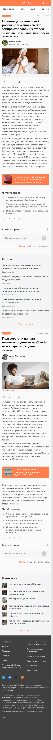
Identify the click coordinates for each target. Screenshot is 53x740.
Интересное (31, 665)
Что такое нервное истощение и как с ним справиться (27, 592)
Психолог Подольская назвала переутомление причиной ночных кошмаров (23, 530)
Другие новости (25, 324)
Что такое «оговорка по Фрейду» (25, 584)
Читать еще (25, 630)
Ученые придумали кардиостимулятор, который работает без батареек (26, 198)
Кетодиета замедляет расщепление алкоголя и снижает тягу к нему (24, 521)
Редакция (6, 651)
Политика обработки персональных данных (11, 666)
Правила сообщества (35, 656)
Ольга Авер (15, 41)
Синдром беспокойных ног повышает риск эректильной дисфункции (27, 515)
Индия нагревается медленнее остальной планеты (27, 212)
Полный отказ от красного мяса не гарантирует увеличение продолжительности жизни (29, 179)
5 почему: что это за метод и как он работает (26, 615)
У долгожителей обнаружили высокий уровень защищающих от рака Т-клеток (26, 205)
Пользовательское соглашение (34, 650)
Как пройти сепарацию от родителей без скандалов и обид (29, 622)
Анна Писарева (17, 356)
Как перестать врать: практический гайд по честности (29, 607)
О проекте (6, 642)
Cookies (5, 660)
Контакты (6, 656)
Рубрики (5, 646)
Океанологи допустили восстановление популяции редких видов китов (27, 472)
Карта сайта (31, 670)
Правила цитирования (36, 661)
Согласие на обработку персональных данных (36, 643)
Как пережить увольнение (22, 598)
